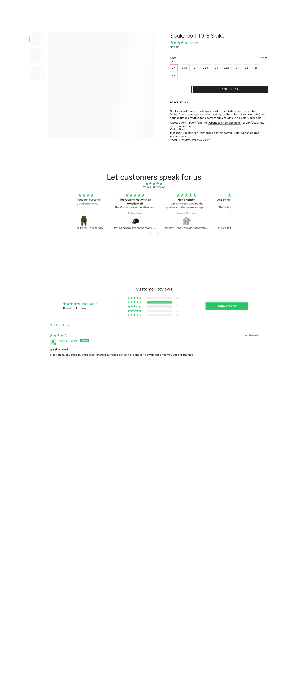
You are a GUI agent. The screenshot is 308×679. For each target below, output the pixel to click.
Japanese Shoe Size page (224, 122)
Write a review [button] (227, 306)
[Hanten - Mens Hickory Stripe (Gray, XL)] (154, 221)
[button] (105, 8)
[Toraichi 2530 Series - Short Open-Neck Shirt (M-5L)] (205, 221)
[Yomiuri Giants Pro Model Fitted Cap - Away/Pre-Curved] (103, 221)
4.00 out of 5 (90, 304)
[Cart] (300, 8)
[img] (154, 183)
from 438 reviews (154, 187)
